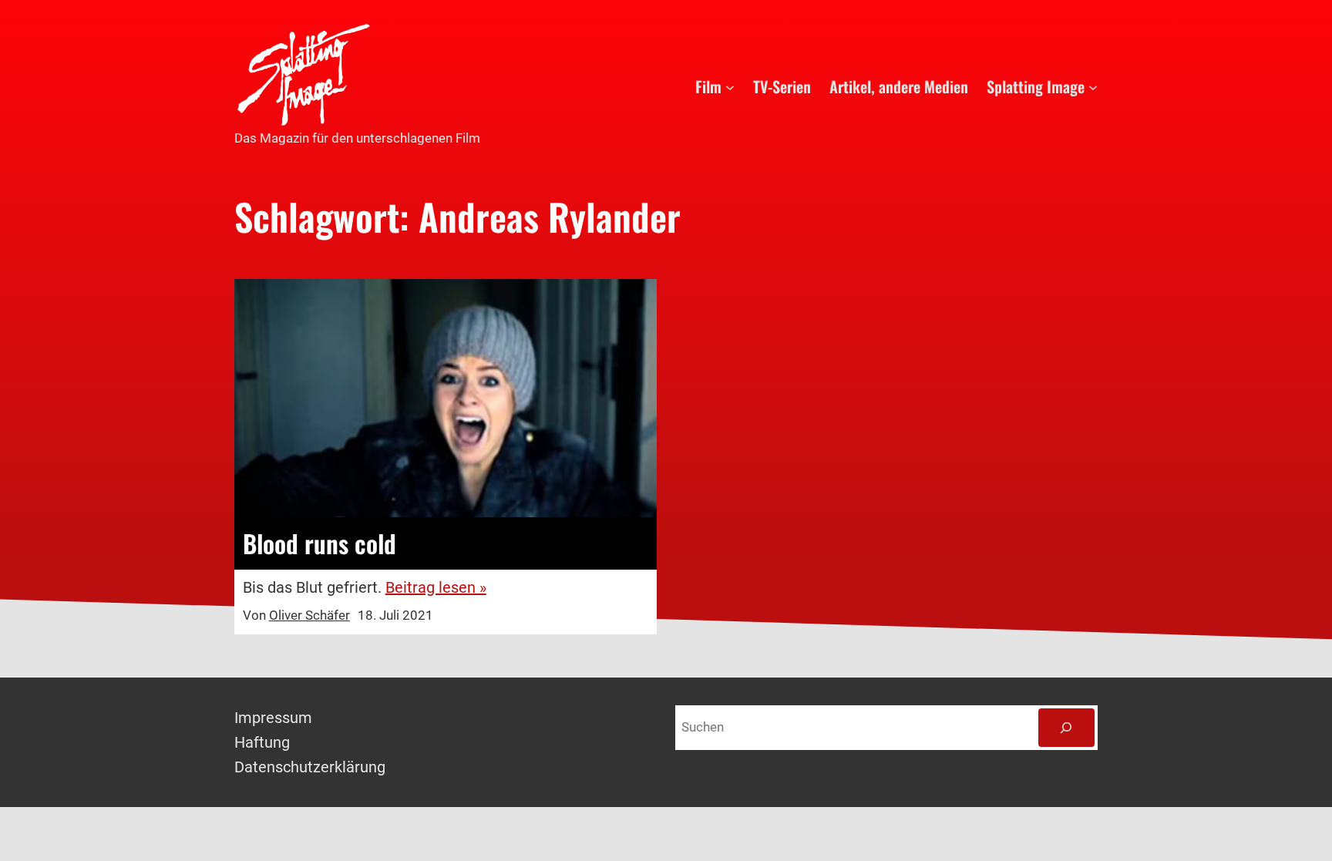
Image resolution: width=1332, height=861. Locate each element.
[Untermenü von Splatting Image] (1093, 86)
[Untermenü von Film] (730, 86)
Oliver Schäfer (309, 615)
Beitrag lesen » (435, 587)
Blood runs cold (319, 543)
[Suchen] (1066, 728)
